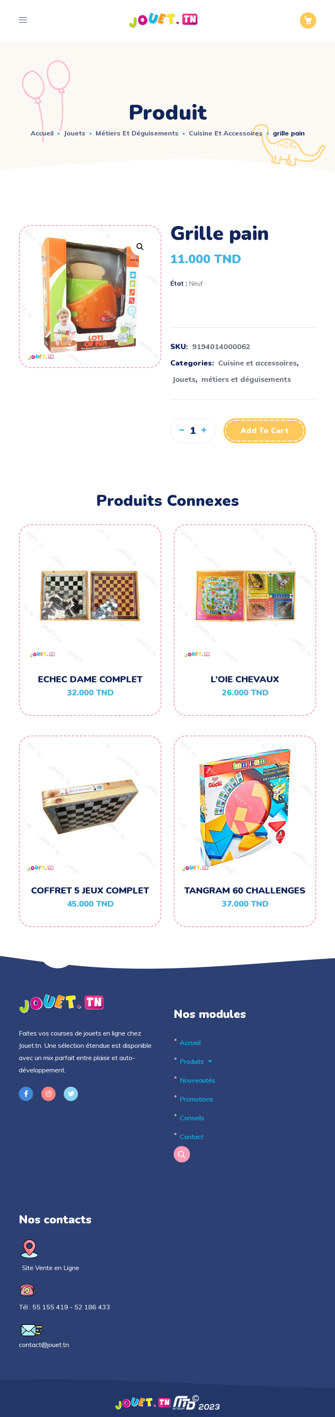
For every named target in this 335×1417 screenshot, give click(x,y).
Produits (192, 1061)
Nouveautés (197, 1080)
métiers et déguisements (137, 133)
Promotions (196, 1099)
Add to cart (265, 430)
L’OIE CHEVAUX (245, 679)
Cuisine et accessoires (226, 133)
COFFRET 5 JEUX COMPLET (90, 890)
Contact (191, 1137)
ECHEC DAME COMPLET (90, 679)
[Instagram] (48, 1094)
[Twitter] (71, 1094)
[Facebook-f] (26, 1094)
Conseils (192, 1118)
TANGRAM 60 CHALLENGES (245, 890)
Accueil (42, 133)
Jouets (74, 133)
